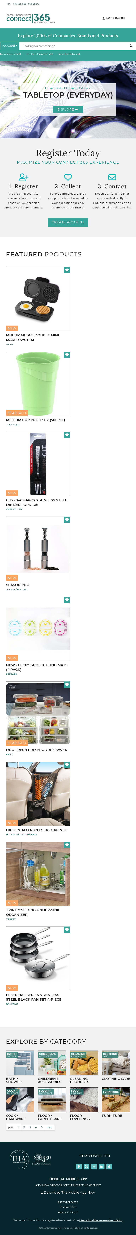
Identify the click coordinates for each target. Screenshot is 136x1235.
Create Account (68, 222)
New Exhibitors (68, 54)
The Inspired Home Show (26, 4)
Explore (66, 109)
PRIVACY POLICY (68, 1212)
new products (9, 54)
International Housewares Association (100, 1220)
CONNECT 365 (68, 1207)
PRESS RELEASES (68, 1202)
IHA (8, 4)
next (49, 1127)
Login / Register (115, 18)
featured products (38, 54)
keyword (8, 46)
